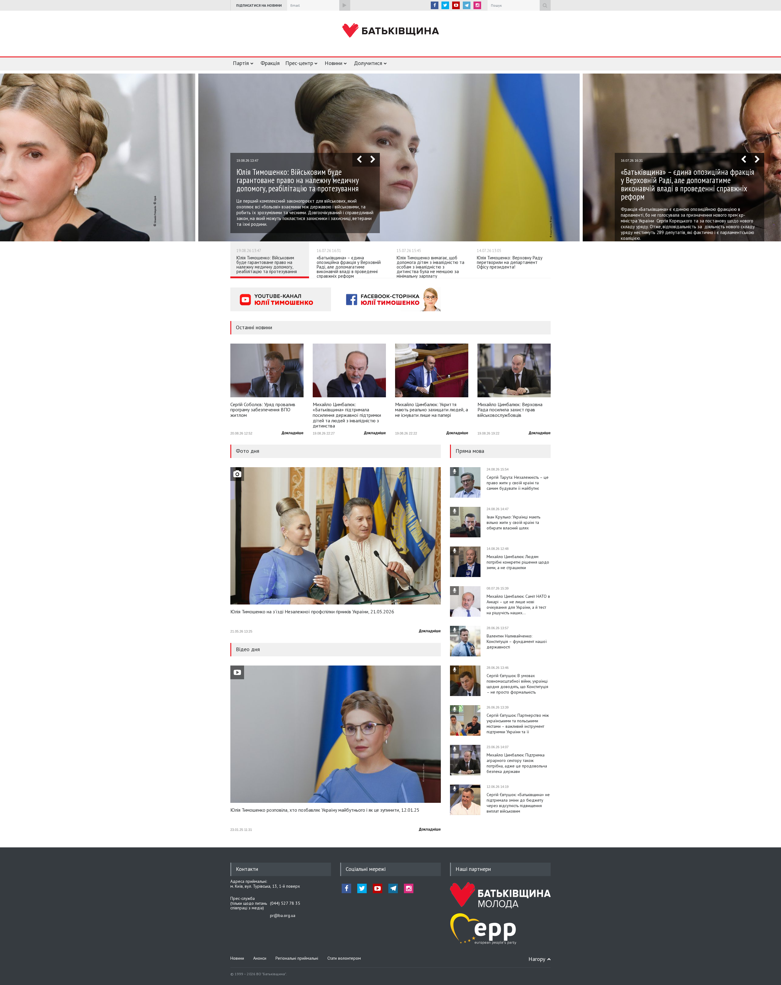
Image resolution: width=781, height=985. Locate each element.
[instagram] (477, 5)
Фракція (270, 63)
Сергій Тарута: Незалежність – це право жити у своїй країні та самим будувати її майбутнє (518, 482)
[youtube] (456, 5)
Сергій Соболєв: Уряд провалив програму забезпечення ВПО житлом (262, 410)
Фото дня (247, 450)
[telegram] (466, 5)
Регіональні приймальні (296, 958)
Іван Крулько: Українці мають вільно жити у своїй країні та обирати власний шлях (513, 522)
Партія (241, 63)
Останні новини (254, 327)
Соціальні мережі (366, 868)
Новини (333, 63)
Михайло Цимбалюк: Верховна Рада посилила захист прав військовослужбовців (509, 410)
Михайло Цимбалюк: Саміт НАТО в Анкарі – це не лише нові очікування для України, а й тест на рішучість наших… (518, 604)
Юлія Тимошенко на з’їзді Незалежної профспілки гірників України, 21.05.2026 (312, 612)
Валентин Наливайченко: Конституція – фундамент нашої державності (517, 641)
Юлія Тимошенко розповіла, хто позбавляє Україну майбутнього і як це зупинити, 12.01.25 (324, 810)
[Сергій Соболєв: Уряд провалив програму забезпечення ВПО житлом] (267, 370)
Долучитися (368, 63)
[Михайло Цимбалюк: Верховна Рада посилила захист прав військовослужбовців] (514, 370)
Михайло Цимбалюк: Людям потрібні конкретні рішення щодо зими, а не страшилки (518, 562)
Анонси (259, 958)
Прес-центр (299, 63)
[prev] (359, 160)
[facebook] (434, 5)
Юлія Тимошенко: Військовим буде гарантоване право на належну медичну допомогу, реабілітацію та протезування (266, 264)
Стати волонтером (344, 958)
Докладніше (293, 433)
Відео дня (248, 649)
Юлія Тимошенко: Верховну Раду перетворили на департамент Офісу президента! (509, 262)
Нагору (536, 958)
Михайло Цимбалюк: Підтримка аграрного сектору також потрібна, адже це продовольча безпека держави (517, 763)
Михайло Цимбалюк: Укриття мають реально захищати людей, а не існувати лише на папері (431, 410)
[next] (373, 160)
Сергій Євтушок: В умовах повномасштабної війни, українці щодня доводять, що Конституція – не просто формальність (517, 684)
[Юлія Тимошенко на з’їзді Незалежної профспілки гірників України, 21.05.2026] (335, 535)
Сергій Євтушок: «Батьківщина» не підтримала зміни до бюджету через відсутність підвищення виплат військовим (518, 803)
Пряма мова (469, 450)
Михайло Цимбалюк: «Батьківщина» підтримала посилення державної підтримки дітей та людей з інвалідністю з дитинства (347, 415)
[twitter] (445, 5)
